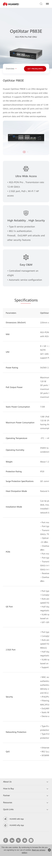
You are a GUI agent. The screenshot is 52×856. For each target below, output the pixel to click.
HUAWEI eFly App (17, 825)
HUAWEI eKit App (17, 819)
